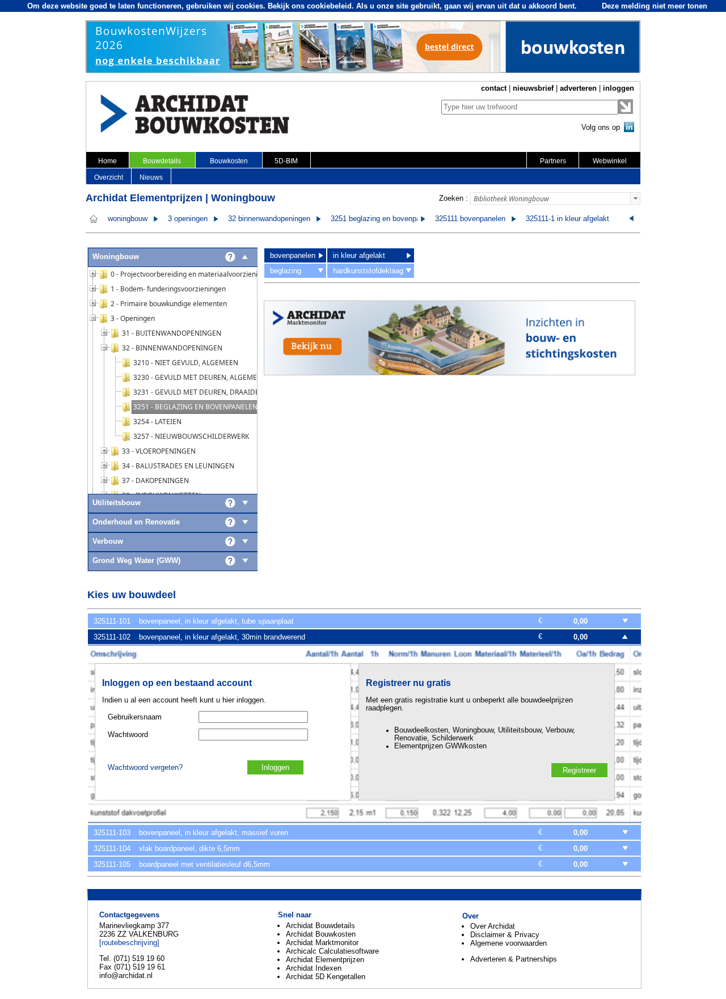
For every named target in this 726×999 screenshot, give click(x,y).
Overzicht (108, 177)
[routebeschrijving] (129, 942)
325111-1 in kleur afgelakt (567, 219)
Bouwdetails (162, 161)
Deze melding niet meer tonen (654, 6)
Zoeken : (453, 198)
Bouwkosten (229, 161)
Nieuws (151, 177)
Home (107, 161)
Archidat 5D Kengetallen (325, 976)
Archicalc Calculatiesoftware (332, 951)
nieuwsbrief (533, 88)
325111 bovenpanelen (470, 219)
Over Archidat (492, 926)
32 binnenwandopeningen (269, 219)
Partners (553, 161)
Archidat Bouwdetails (320, 925)
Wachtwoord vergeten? (145, 768)
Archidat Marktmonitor (322, 942)
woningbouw (127, 219)
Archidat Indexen (313, 968)
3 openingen (188, 219)
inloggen (618, 88)
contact (493, 88)
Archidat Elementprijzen (325, 959)
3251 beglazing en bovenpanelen (384, 219)
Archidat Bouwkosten (321, 934)
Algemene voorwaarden (508, 943)
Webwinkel (610, 161)
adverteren (578, 88)
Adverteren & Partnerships (513, 959)
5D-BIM (286, 161)
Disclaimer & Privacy (504, 934)
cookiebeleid (329, 6)
